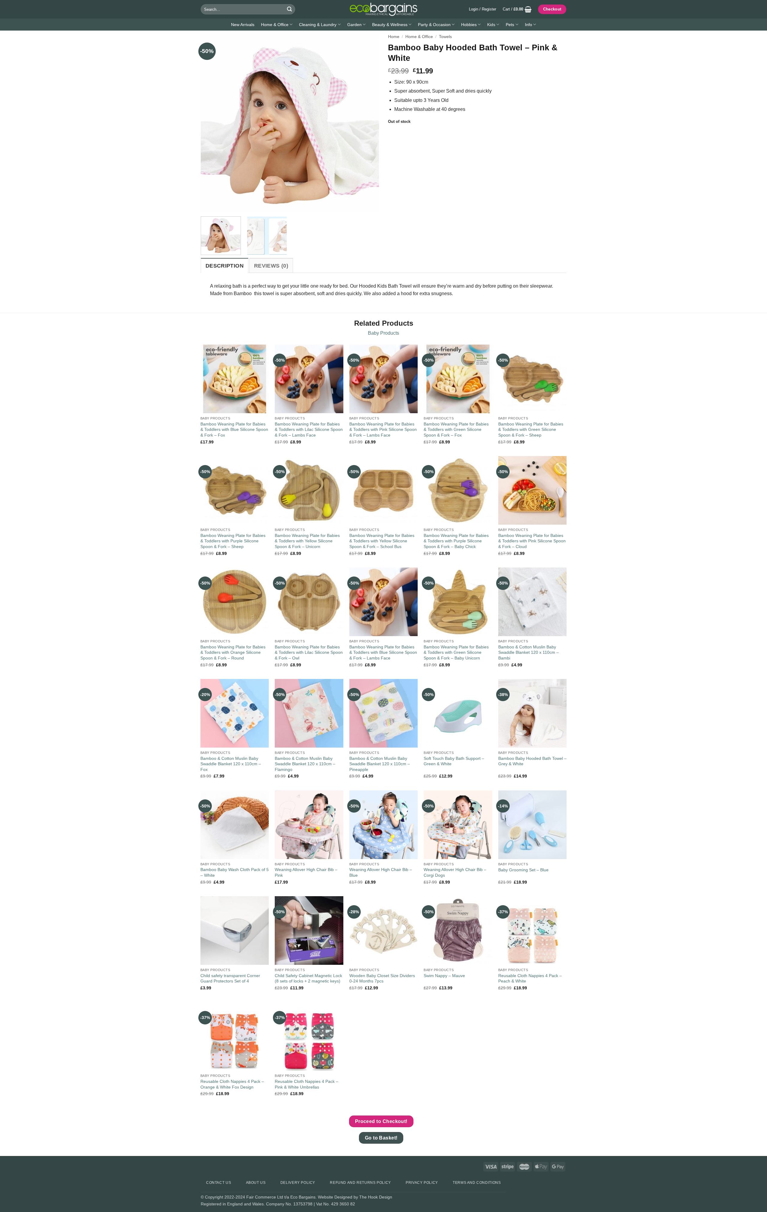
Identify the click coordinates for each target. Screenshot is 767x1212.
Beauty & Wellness (389, 24)
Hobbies (469, 24)
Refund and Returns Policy (360, 1183)
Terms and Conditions (477, 1183)
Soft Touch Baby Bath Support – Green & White (454, 761)
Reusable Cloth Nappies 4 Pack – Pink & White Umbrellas (306, 1084)
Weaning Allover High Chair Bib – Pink (306, 872)
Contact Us (218, 1183)
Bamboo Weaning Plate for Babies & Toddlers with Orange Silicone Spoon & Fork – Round (232, 652)
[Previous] (211, 123)
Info (528, 24)
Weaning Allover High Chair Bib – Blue (380, 872)
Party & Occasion (434, 24)
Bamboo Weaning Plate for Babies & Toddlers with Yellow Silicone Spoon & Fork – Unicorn (307, 541)
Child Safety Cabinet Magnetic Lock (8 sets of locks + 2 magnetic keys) (308, 978)
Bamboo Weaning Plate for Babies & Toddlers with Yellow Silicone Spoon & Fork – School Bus (381, 541)
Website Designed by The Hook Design (355, 1197)
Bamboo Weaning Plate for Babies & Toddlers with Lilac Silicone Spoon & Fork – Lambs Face (309, 429)
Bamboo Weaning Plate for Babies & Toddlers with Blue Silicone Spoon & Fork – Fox (234, 429)
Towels (445, 36)
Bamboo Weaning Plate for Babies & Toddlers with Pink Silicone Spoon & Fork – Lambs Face (383, 429)
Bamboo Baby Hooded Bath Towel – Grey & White (532, 761)
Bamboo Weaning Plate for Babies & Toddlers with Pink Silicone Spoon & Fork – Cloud (532, 541)
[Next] (368, 123)
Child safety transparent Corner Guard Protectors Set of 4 (230, 978)
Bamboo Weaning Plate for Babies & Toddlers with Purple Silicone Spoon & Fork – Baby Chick (456, 541)
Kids (491, 24)
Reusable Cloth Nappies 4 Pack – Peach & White (530, 978)
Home (393, 36)
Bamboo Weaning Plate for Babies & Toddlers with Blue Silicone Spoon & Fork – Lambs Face (383, 652)
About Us (256, 1183)
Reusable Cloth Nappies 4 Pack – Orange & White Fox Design (232, 1084)
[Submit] (289, 9)
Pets (510, 24)
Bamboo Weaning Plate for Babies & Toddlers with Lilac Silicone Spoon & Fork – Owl (309, 652)
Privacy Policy (422, 1183)
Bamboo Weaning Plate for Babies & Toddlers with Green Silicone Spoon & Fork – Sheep (530, 429)
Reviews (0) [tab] (271, 266)
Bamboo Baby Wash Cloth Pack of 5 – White (234, 872)
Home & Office (275, 24)
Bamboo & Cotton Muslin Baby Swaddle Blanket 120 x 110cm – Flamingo (305, 764)
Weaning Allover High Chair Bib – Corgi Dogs (455, 872)
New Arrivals (242, 24)
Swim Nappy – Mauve (444, 975)
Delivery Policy (297, 1183)
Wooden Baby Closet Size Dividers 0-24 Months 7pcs (382, 978)
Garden (354, 24)
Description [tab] (225, 266)
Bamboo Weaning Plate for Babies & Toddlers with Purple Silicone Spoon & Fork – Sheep (232, 541)
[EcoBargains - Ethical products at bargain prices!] (383, 9)
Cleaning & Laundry (317, 24)
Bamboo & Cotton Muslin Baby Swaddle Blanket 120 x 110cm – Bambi (528, 652)
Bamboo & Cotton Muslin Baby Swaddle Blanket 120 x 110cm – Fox (230, 764)
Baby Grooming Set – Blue (523, 869)
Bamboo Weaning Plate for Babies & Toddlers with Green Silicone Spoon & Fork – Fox (456, 429)
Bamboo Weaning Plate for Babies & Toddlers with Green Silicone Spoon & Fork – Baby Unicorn (456, 652)
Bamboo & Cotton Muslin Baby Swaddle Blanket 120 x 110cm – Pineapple (379, 764)
